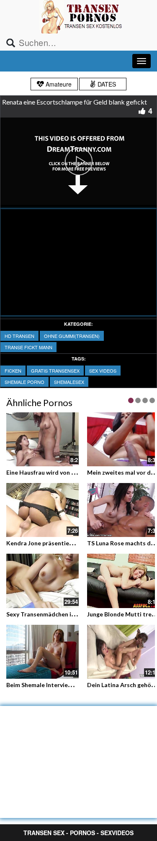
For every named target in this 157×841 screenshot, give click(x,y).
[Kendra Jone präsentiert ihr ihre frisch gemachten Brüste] (42, 510)
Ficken (13, 370)
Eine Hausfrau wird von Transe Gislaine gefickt (70, 472)
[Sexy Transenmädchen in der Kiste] (42, 581)
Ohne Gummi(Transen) (72, 335)
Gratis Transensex (55, 370)
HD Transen (19, 335)
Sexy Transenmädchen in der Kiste (54, 614)
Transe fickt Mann (28, 347)
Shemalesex (69, 381)
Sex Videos (102, 370)
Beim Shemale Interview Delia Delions (58, 684)
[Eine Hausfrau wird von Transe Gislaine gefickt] (42, 438)
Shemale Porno (24, 381)
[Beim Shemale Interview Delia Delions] (42, 652)
